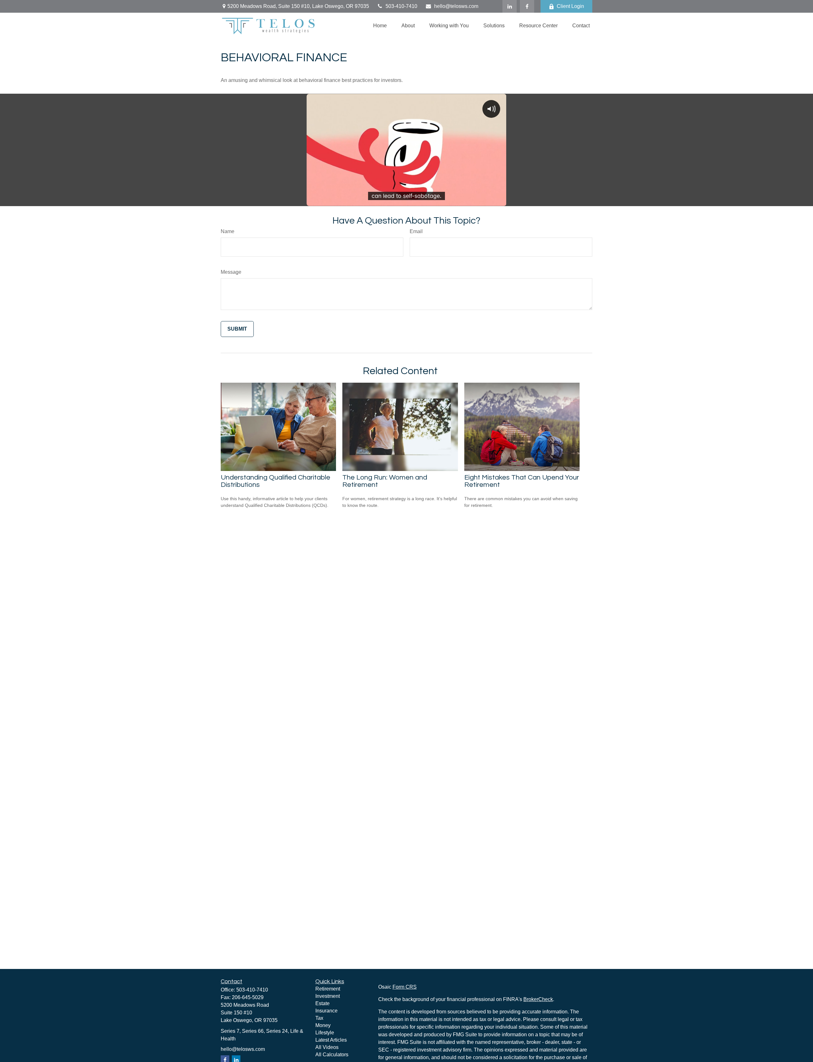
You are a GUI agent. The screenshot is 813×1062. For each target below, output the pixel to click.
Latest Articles (331, 1040)
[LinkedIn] (509, 6)
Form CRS (405, 987)
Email (416, 231)
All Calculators (331, 1054)
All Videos (327, 1047)
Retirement (327, 988)
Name (227, 231)
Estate (322, 1003)
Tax (319, 1018)
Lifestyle (324, 1032)
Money (323, 1025)
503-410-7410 (401, 6)
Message (231, 272)
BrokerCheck (538, 999)
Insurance (326, 1010)
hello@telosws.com (456, 6)
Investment (327, 996)
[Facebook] (527, 6)
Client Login (570, 6)
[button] (380, 25)
